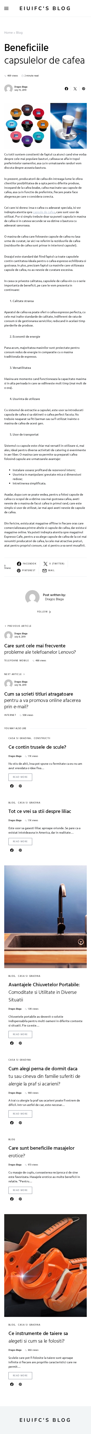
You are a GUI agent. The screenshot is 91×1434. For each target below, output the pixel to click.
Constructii (42, 738)
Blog (19, 33)
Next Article (13, 674)
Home (8, 33)
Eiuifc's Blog (45, 8)
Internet (10, 715)
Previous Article (20, 626)
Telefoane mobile (16, 661)
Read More (20, 777)
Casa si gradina (19, 738)
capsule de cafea (44, 212)
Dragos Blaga (20, 87)
